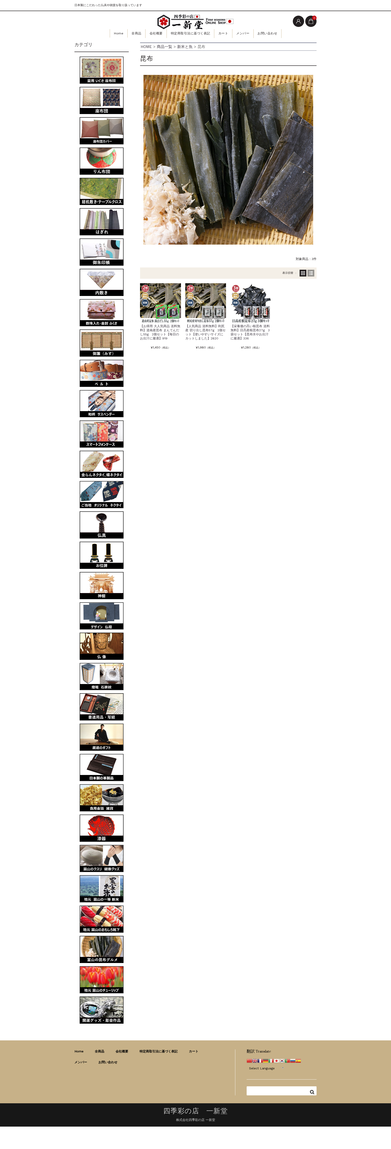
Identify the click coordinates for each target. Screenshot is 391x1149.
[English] (254, 1060)
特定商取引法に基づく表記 (190, 33)
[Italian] (271, 1060)
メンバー (242, 33)
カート (223, 33)
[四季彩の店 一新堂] (195, 21)
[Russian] (293, 1060)
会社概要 (156, 33)
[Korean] (282, 1060)
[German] (265, 1060)
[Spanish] (298, 1060)
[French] (260, 1060)
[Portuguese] (287, 1060)
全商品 (136, 33)
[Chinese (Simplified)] (249, 1060)
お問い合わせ (267, 33)
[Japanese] (276, 1060)
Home (118, 33)
